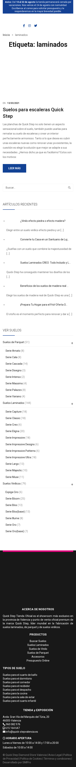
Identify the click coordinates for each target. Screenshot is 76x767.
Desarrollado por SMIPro (17, 762)
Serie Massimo (14, 383)
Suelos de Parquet (13, 342)
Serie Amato (13, 350)
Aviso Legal (55, 754)
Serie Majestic (14, 470)
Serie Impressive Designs (20, 444)
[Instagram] (29, 26)
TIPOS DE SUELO (14, 668)
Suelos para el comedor (16, 682)
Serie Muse (12, 477)
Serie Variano (13, 396)
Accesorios (38, 656)
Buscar (69, 187)
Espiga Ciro (12, 492)
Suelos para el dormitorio (17, 678)
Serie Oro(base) (15, 531)
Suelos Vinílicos (12, 483)
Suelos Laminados (13, 402)
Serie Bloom (13, 498)
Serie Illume (12, 518)
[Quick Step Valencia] (22, 18)
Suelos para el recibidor (16, 686)
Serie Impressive (15, 437)
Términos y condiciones (57, 758)
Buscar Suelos (38, 641)
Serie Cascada (14, 363)
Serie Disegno (14, 370)
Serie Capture (14, 411)
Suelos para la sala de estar (19, 697)
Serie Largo (12, 463)
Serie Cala (11, 357)
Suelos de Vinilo (38, 648)
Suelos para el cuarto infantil (19, 700)
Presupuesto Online (38, 660)
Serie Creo (12, 424)
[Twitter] (35, 26)
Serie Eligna (12, 431)
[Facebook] (24, 26)
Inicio (6, 35)
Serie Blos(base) (15, 511)
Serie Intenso (13, 376)
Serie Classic (13, 418)
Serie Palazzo (14, 389)
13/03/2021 (13, 103)
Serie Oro (11, 524)
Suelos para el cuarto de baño (20, 674)
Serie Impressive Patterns (21, 450)
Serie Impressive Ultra (18, 457)
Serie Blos (11, 505)
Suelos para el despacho (17, 689)
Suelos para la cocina (15, 693)
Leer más (14, 168)
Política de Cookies (31, 758)
